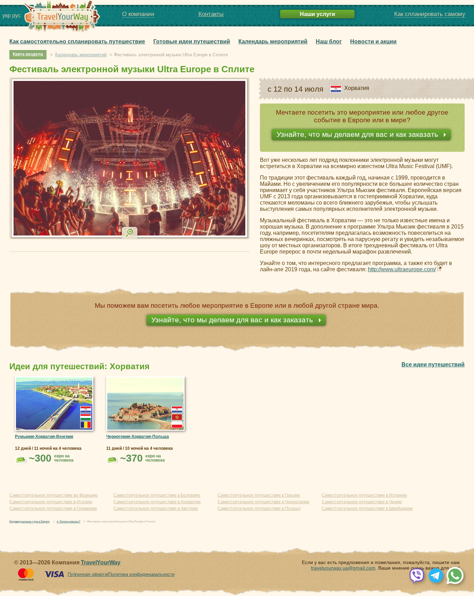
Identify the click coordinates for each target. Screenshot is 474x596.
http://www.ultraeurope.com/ (402, 269)
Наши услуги (317, 14)
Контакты (210, 14)
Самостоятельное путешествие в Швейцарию (367, 508)
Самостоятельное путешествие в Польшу (259, 508)
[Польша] (177, 424)
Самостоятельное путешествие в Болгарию (156, 495)
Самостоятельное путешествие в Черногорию (263, 501)
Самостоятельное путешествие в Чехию (362, 501)
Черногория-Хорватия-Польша (137, 436)
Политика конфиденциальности (141, 574)
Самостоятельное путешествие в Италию (50, 501)
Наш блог (329, 41)
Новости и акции (373, 41)
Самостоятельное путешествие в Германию (53, 508)
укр (6, 15)
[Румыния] (85, 424)
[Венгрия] (85, 417)
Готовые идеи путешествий (191, 41)
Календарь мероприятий (272, 41)
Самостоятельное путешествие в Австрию (155, 508)
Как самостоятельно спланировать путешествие (77, 41)
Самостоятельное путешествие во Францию (53, 495)
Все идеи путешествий (433, 364)
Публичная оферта (87, 574)
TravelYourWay (100, 562)
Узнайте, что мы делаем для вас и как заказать (358, 134)
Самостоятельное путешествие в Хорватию (157, 501)
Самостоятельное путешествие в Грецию (259, 495)
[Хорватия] (85, 409)
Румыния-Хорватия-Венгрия (44, 436)
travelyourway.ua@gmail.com (343, 568)
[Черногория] (177, 417)
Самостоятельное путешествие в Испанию (364, 495)
